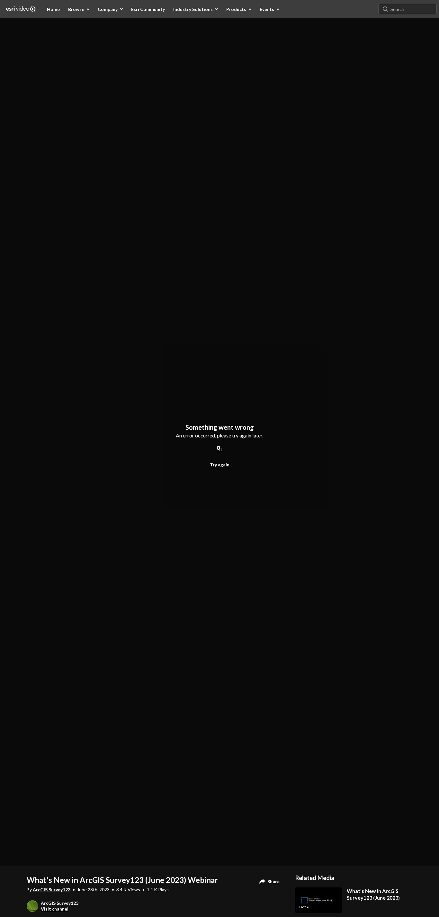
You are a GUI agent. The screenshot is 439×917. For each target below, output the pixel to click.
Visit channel (54, 909)
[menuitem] (53, 9)
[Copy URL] (219, 449)
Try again (219, 464)
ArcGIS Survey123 (51, 889)
